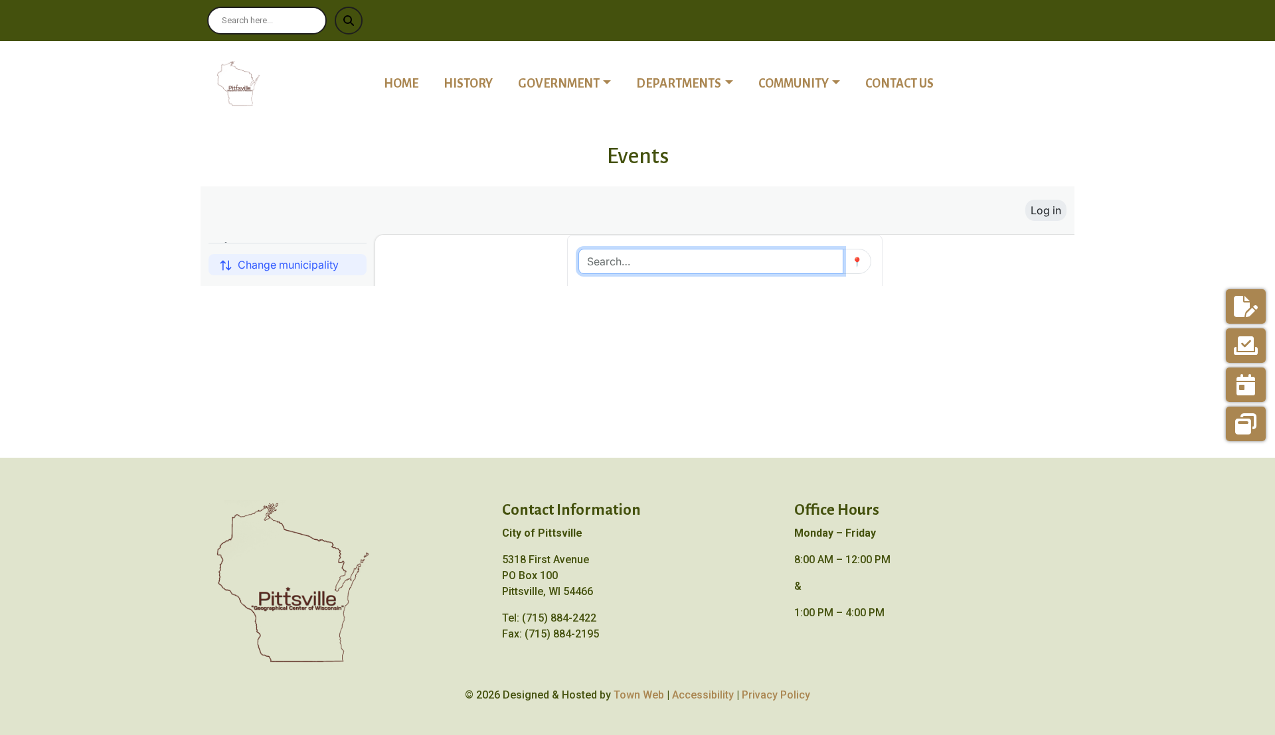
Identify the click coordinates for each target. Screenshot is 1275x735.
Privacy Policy (776, 695)
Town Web (639, 695)
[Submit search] (349, 20)
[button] (572, 83)
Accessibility (703, 695)
